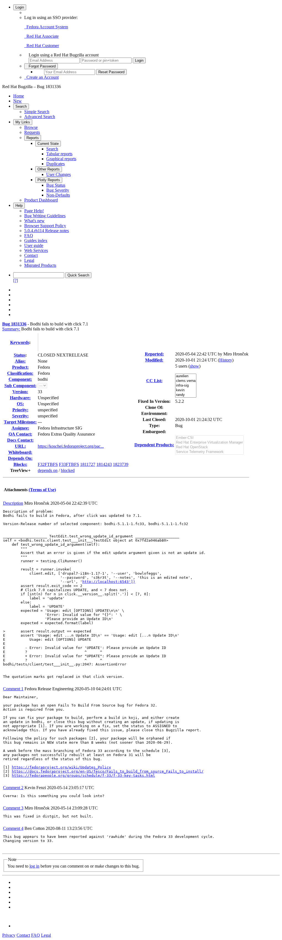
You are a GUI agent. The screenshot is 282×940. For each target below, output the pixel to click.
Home (18, 96)
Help (19, 205)
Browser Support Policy (45, 225)
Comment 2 (13, 787)
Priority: (20, 409)
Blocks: (20, 464)
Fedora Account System (46, 27)
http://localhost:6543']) (108, 582)
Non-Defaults (58, 195)
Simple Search (36, 111)
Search (21, 106)
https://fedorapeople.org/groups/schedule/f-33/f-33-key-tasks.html (83, 775)
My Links (22, 122)
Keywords (19, 342)
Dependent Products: (154, 444)
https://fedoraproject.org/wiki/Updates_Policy (61, 767)
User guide (33, 245)
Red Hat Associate (41, 36)
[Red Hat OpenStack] (209, 447)
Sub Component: (20, 385)
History (225, 360)
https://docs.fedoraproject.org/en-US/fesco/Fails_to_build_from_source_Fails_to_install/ (108, 771)
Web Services (36, 250)
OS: (20, 403)
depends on (48, 470)
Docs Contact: (20, 440)
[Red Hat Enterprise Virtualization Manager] (209, 442)
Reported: (154, 354)
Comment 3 (13, 808)
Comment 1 (13, 688)
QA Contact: (20, 434)
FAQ (28, 235)
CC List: (154, 380)
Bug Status (55, 185)
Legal (29, 260)
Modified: (154, 360)
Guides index (35, 240)
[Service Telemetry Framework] (209, 452)
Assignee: (20, 428)
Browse (31, 127)
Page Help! (34, 210)
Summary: (11, 329)
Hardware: (20, 397)
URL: (20, 446)
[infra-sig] (185, 385)
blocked (68, 470)
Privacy (8, 935)
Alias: (20, 361)
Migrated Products (40, 265)
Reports (32, 138)
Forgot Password (41, 66)
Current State (48, 144)
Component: (20, 379)
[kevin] (185, 390)
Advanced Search (39, 116)
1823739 (120, 464)
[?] (15, 280)
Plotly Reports (48, 180)
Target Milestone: (20, 422)
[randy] (185, 395)
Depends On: (20, 458)
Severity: (20, 416)
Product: (20, 367)
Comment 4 (13, 828)
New (17, 101)
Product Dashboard (41, 200)
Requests (32, 132)
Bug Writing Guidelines (45, 215)
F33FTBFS (69, 464)
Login (19, 7)
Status (19, 355)
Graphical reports (61, 158)
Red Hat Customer (41, 45)
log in (34, 866)
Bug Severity (57, 190)
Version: (20, 391)
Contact (31, 255)
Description (13, 503)
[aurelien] (185, 376)
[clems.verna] (185, 381)
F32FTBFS (48, 464)
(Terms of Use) (42, 489)
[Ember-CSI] (209, 438)
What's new (34, 220)
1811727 (87, 464)
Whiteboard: (20, 452)
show (194, 366)
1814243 (104, 464)
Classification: (20, 373)
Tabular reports (59, 153)
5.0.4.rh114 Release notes (46, 230)
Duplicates (55, 163)
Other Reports (48, 169)
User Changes (58, 174)
